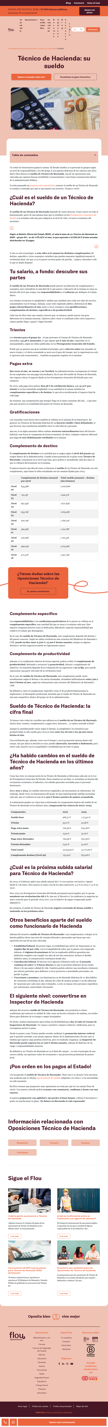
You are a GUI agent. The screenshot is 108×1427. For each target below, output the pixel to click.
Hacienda (21, 48)
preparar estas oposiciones (42, 185)
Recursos (54, 28)
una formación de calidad (48, 1078)
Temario (54, 1142)
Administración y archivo (41, 1338)
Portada (11, 48)
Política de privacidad (62, 1406)
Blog (68, 3)
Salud (41, 1374)
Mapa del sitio (82, 1406)
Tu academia (21, 25)
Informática (42, 1393)
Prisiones (42, 1389)
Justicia (42, 1366)
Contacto (79, 3)
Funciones (22, 1152)
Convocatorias (49, 25)
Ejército (42, 1354)
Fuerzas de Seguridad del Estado (42, 1349)
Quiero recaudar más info (31, 77)
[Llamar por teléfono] (5, 1422)
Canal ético (66, 1345)
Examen (85, 1142)
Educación (41, 1358)
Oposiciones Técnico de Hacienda (41, 48)
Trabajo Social (42, 1385)
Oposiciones (30, 20)
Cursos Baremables (42, 24)
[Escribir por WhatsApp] (13, 1422)
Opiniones (58, 28)
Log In (69, 29)
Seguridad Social (42, 1377)
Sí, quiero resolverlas (38, 591)
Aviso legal (22, 1406)
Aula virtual (93, 3)
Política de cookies (40, 1406)
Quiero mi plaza (89, 11)
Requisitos (22, 1142)
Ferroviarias (42, 1370)
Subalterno (41, 1381)
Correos (41, 1344)
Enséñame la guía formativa (75, 77)
